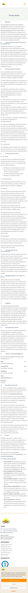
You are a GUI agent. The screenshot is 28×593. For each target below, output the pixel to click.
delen (14, 126)
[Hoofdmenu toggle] (24, 4)
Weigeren (14, 584)
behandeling (15, 469)
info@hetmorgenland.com (6, 377)
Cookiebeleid (13, 591)
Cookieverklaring (23, 575)
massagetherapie (4, 26)
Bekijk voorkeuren (14, 588)
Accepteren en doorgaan (14, 580)
